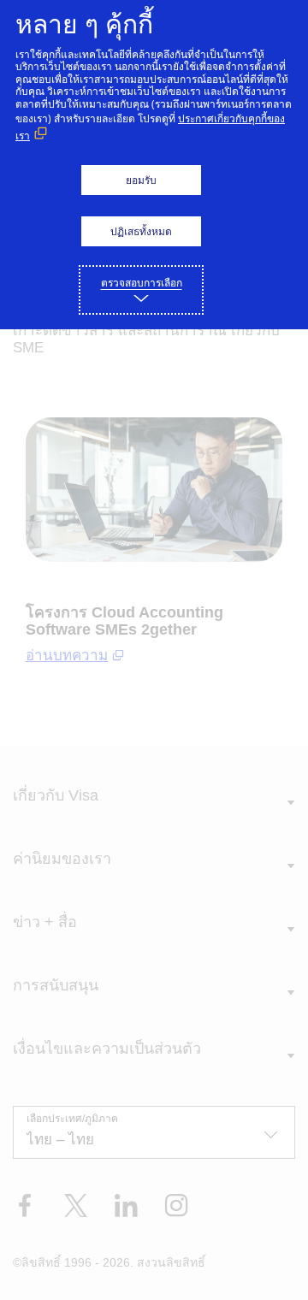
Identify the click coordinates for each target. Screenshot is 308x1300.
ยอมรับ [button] (141, 180)
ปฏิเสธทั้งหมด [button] (141, 231)
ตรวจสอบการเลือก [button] (141, 282)
